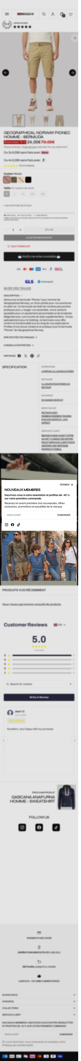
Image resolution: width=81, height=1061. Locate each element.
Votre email (13, 515)
